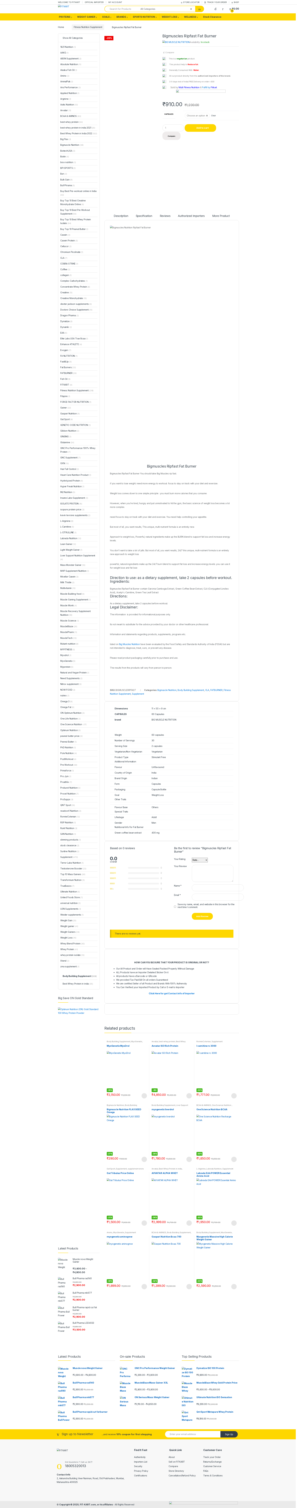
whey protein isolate (72, 955)
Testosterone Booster (73, 868)
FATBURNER (216, 690)
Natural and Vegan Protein (74, 672)
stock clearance (69, 845)
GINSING (65, 436)
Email (177, 895)
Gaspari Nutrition (70, 413)
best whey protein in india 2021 (77, 127)
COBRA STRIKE (69, 263)
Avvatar (155, 1041)
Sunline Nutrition (69, 851)
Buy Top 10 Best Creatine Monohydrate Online (73, 202)
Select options (144, 1095)
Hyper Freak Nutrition (72, 486)
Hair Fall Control (69, 469)
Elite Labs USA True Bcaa (74, 338)
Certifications (140, 1475)
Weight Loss (68, 937)
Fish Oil (65, 379)
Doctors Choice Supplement (76, 309)
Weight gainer (69, 926)
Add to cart (202, 127)
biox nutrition (68, 162)
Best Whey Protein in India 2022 (78, 133)
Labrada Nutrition (214, 1169)
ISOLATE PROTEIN (71, 503)
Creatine (66, 292)
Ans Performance (70, 87)
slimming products (70, 839)
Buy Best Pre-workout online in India (78, 193)
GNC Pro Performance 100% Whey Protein (77, 450)
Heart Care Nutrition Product (75, 475)
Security (138, 1466)
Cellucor (65, 246)
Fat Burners (68, 367)
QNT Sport (67, 805)
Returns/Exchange (212, 1461)
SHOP (236, 2)
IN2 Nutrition (67, 492)
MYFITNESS (67, 649)
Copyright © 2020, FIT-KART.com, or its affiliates (86, 1504)
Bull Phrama (67, 185)
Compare (169, 52)
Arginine (65, 99)
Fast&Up (65, 361)
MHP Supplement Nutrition (74, 571)
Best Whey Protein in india (170, 1169)
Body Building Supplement (191, 690)
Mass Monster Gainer (72, 565)
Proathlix (66, 782)
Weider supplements (72, 914)
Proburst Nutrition (70, 787)
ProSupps (66, 799)
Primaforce (67, 770)
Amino (109, 1232)
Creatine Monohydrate (73, 298)
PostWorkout (68, 759)
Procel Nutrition (69, 793)
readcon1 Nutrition (70, 810)
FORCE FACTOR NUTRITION (75, 402)
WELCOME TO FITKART (69, 2)
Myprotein (66, 666)
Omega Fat (67, 707)
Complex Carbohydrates (74, 280)
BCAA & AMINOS (203, 1105)
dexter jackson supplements (76, 304)
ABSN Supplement (70, 58)
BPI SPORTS (68, 168)
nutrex (64, 695)
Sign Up (229, 1434)
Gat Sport (111, 1169)
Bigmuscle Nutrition (166, 690)
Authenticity (140, 1457)
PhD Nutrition (68, 747)
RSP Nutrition (68, 822)
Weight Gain (68, 920)
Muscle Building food (72, 593)
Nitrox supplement (71, 684)
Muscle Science (69, 620)
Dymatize (66, 321)
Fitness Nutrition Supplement (88, 27)
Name (177, 885)
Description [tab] (121, 216)
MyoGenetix (136, 1041)
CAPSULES (168, 114)
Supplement (138, 693)
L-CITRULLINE (68, 532)
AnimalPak (66, 81)
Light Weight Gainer (71, 549)
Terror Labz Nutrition (72, 862)
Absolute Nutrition (70, 64)
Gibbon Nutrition (69, 430)
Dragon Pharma (69, 315)
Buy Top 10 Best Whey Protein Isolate (75, 221)
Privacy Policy (141, 1471)
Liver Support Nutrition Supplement (170, 1106)
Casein (65, 234)
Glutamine (67, 442)
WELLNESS (190, 17)
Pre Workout (68, 764)
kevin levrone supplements (75, 515)
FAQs (205, 1471)
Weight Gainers (70, 932)
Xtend (64, 960)
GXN (64, 463)
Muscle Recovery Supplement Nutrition (75, 613)
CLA (207, 690)
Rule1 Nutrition (68, 828)
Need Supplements (71, 678)
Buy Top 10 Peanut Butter (74, 229)
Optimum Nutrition (70, 730)
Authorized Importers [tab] (191, 216)
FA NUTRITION (68, 356)
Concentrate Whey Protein (75, 286)
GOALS (106, 17)
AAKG (64, 52)
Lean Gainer (68, 544)
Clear (213, 115)
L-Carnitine (67, 526)
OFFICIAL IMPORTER (94, 2)
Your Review (180, 866)
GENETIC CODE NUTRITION (75, 425)
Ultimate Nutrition (70, 891)
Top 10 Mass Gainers (72, 874)
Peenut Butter (68, 741)
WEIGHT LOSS (169, 17)
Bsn (63, 173)
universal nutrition (70, 903)
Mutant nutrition (69, 643)
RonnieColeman (203, 1041)
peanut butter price (71, 736)
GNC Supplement (70, 457)
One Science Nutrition (222, 1105)
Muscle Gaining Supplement (75, 599)
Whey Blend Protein (72, 943)
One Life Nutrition (70, 718)
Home (61, 27)
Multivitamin (67, 588)
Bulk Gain (66, 179)
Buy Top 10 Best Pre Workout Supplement (75, 212)
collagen (65, 275)
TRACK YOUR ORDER (217, 2)
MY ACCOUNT (115, 2)
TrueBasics (67, 886)
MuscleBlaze (68, 626)
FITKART (66, 384)
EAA (63, 332)
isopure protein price (72, 509)
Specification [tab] (144, 216)
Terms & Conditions (213, 1475)
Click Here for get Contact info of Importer (172, 993)
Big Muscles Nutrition (129, 644)
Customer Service (212, 1466)
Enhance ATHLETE (71, 344)
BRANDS (121, 17)
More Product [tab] (221, 216)
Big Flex (65, 139)
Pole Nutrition (68, 753)
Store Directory (176, 1471)
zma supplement (69, 966)
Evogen (65, 350)
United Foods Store (71, 897)
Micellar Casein (69, 576)
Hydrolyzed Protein (71, 480)
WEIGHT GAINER (86, 17)
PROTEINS (64, 17)
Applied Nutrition (69, 93)
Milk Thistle (67, 582)
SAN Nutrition (68, 834)
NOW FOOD (67, 689)
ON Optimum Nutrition (72, 713)
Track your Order (212, 1457)
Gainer (65, 407)
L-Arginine (201, 1169)
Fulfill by (206, 87)
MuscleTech (68, 638)
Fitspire (65, 396)
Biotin (64, 156)
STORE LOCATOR (191, 2)
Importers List (140, 1461)
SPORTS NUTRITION (144, 17)
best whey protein (167, 1041)
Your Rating (179, 859)
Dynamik (66, 327)
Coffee (65, 269)
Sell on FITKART (177, 1461)
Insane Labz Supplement (74, 498)
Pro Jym (65, 776)
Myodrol (65, 655)
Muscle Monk (68, 605)
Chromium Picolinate (71, 252)
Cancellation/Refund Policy (182, 1475)
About (171, 1457)
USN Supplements (70, 908)
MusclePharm (68, 632)
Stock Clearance (212, 17)
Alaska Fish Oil (68, 70)
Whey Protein (69, 949)
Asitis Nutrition (69, 104)
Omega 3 (66, 701)
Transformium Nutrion (72, 880)
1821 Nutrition (68, 47)
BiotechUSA (67, 150)
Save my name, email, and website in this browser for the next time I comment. (206, 905)
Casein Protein (69, 240)
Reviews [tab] (165, 216)
